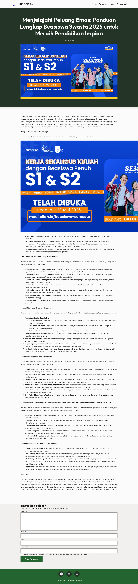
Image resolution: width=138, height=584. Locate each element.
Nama (23, 532)
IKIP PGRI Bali (26, 4)
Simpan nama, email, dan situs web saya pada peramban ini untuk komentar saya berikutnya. (56, 554)
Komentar (25, 511)
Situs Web (24, 547)
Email (23, 539)
